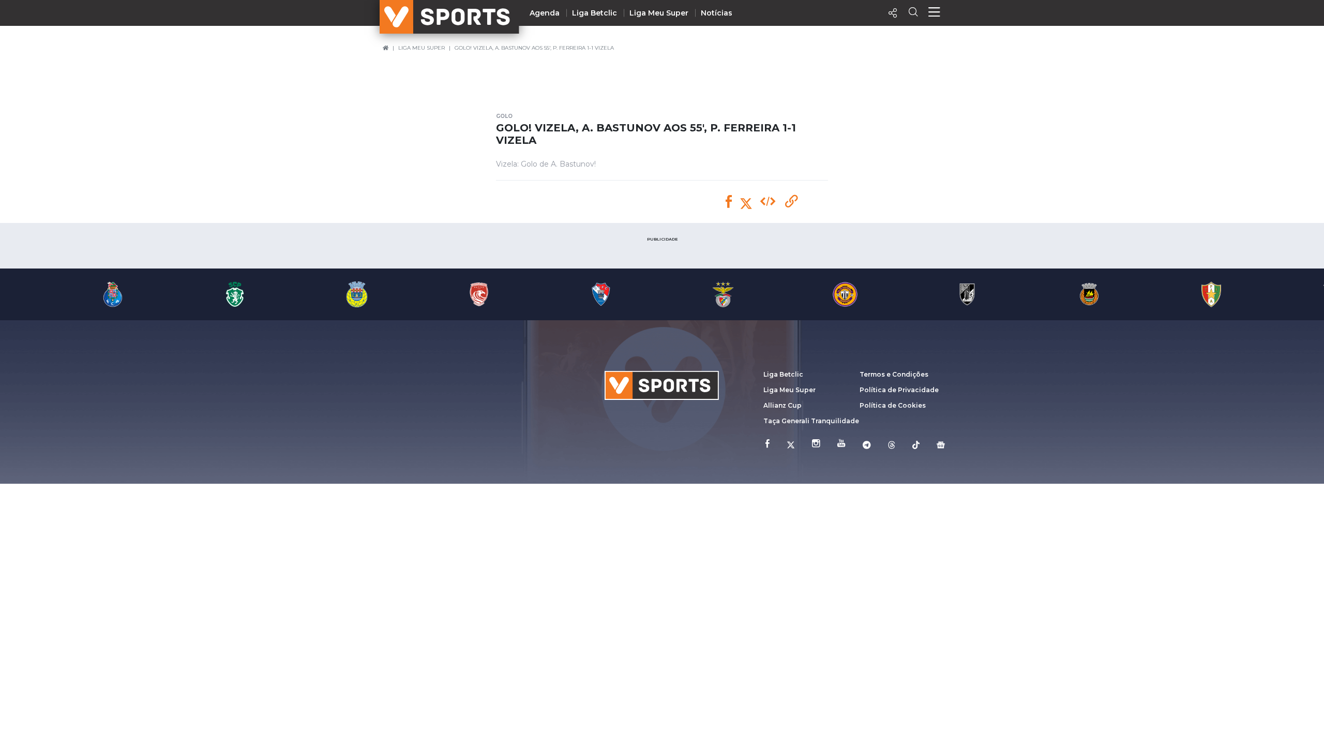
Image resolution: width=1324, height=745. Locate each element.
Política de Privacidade (899, 390)
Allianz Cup (782, 405)
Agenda (545, 13)
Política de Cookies (893, 405)
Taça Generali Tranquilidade (811, 421)
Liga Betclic (594, 13)
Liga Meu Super (658, 13)
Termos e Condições (894, 374)
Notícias (716, 13)
